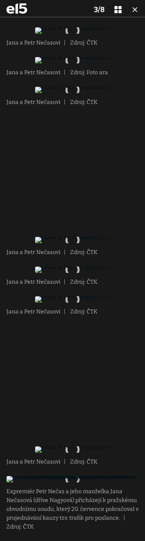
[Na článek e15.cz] (16, 8)
